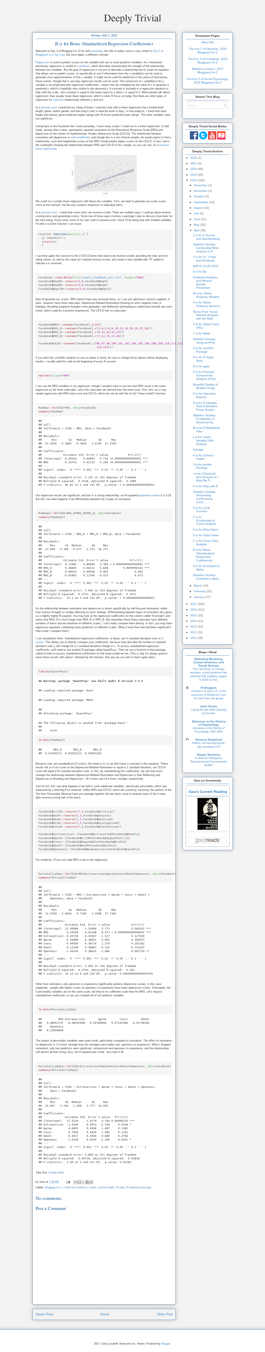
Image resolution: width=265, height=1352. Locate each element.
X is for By (199, 271)
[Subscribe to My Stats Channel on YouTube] (212, 138)
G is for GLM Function (201, 509)
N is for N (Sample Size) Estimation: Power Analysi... (205, 406)
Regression (42, 62)
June (197, 219)
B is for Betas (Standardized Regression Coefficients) (203, 555)
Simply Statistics (208, 754)
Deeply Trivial (132, 17)
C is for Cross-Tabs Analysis (205, 542)
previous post (49, 107)
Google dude (56, 1172)
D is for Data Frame (206, 535)
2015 (194, 615)
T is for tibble (201, 333)
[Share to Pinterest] (91, 1182)
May (197, 224)
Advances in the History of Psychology (209, 723)
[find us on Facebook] (194, 138)
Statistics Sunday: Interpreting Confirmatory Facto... (204, 497)
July (197, 213)
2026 (194, 157)
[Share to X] (83, 1182)
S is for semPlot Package (203, 349)
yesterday (97, 51)
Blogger (165, 1343)
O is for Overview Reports (204, 395)
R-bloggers (209, 687)
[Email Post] (68, 1181)
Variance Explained (208, 739)
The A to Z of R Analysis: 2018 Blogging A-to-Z (207, 60)
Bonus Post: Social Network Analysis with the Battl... (205, 315)
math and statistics (75, 1187)
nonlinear (58, 99)
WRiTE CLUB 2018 (205, 266)
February (200, 591)
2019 (194, 174)
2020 (194, 169)
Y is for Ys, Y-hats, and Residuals (205, 258)
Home (104, 1314)
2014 (194, 621)
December (201, 185)
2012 (194, 632)
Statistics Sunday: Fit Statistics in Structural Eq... (204, 419)
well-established (80, 137)
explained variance (150, 495)
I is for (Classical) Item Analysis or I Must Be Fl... (205, 477)
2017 (194, 604)
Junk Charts (208, 706)
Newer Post (44, 1314)
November (201, 190)
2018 (194, 180)
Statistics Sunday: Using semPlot (204, 340)
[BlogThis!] (79, 1182)
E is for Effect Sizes (205, 529)
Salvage (198, 449)
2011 (193, 638)
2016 (194, 609)
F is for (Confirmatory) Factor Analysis (204, 520)
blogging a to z (54, 1187)
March (198, 585)
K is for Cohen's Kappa (203, 457)
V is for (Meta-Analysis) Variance (206, 304)
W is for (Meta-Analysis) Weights (206, 295)
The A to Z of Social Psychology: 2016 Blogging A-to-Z (208, 80)
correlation (83, 66)
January (199, 597)
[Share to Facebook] (87, 1182)
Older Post (164, 1314)
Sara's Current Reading (208, 792)
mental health (106, 1187)
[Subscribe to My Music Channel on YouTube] (221, 138)
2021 (194, 163)
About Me (207, 42)
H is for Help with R (205, 486)
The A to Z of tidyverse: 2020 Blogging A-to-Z (207, 50)
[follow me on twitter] (203, 138)
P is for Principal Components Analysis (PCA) (204, 375)
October (199, 196)
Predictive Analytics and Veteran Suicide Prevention (205, 282)
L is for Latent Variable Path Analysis (203, 440)
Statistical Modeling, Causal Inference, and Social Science (208, 662)
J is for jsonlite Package (202, 466)
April (197, 230)
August (199, 207)
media (92, 1187)
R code (120, 1187)
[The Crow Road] (208, 829)
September (201, 202)
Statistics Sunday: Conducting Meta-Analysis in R (206, 248)
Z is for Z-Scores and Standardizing (206, 237)
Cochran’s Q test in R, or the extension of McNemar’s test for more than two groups (208, 695)
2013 (194, 626)
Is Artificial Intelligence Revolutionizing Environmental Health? (208, 762)
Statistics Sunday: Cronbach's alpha (206, 576)
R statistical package (138, 1187)
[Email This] (75, 1182)
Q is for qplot (201, 366)
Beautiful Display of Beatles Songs (205, 386)
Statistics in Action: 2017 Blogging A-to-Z (207, 70)
